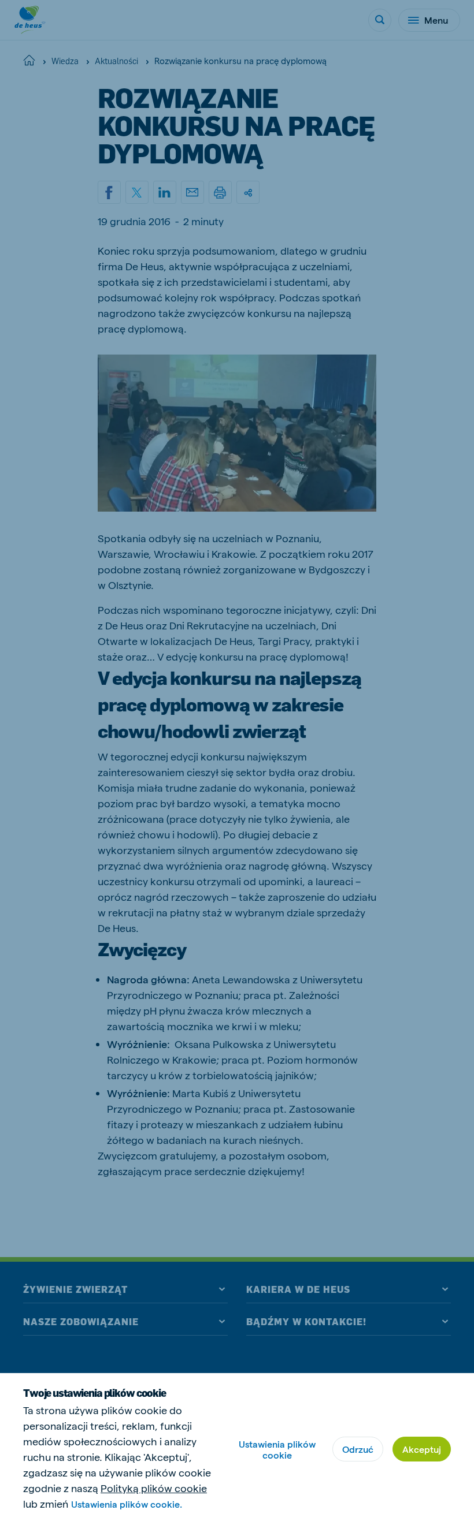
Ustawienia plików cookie (277, 1449)
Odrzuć (357, 1449)
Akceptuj (421, 1449)
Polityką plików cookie (154, 1488)
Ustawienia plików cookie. (126, 1503)
